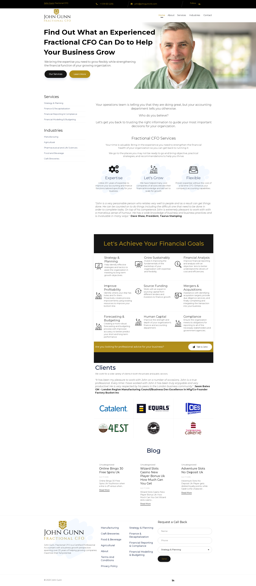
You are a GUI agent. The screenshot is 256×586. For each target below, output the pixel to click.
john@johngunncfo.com (146, 4)
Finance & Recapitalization (57, 108)
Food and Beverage (54, 153)
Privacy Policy (109, 566)
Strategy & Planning (53, 103)
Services (181, 15)
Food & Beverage (111, 539)
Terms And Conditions (107, 559)
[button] (200, 347)
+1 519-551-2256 (106, 4)
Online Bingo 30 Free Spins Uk (111, 470)
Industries (194, 15)
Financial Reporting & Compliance (60, 114)
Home (162, 15)
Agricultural (49, 142)
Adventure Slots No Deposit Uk (193, 470)
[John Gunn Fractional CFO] (57, 15)
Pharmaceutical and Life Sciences (60, 147)
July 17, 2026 (103, 477)
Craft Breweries (51, 158)
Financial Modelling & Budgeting (60, 119)
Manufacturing (51, 137)
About (171, 15)
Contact (207, 15)
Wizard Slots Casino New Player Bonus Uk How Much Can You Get (152, 476)
